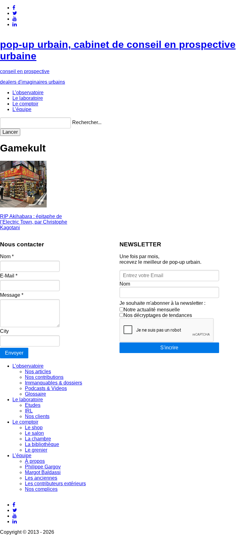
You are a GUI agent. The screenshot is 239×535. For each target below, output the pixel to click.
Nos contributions (44, 377)
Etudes (32, 405)
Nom (7, 256)
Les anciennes (41, 478)
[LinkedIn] (14, 24)
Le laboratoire (27, 98)
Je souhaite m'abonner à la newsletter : (162, 303)
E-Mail (8, 275)
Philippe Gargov (43, 466)
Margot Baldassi (43, 472)
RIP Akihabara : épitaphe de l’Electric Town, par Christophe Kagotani (33, 222)
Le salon (34, 433)
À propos (35, 461)
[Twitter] (14, 13)
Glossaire (35, 394)
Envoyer (14, 353)
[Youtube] (14, 18)
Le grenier (36, 450)
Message (11, 295)
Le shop (34, 427)
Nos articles (38, 371)
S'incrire (169, 347)
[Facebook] (13, 7)
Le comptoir (25, 103)
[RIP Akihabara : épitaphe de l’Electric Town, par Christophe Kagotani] (23, 205)
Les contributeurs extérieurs (55, 483)
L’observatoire (28, 92)
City (4, 331)
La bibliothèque (42, 444)
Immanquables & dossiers (53, 382)
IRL (29, 410)
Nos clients (37, 416)
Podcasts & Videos (46, 388)
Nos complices (41, 489)
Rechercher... (86, 122)
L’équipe (21, 109)
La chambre (38, 438)
